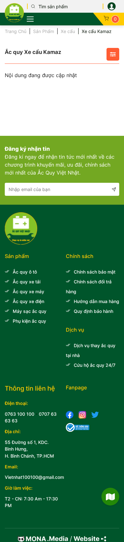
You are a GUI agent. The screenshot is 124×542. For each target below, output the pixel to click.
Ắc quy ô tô (25, 271)
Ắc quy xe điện (28, 301)
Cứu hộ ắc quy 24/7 (94, 365)
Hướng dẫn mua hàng (96, 301)
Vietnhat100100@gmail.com (34, 477)
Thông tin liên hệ (30, 388)
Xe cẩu (68, 31)
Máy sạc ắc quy (29, 311)
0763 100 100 (19, 414)
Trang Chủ (15, 31)
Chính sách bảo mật (94, 271)
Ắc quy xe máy (28, 291)
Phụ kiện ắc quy (29, 321)
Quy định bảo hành (93, 311)
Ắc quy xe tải (26, 281)
